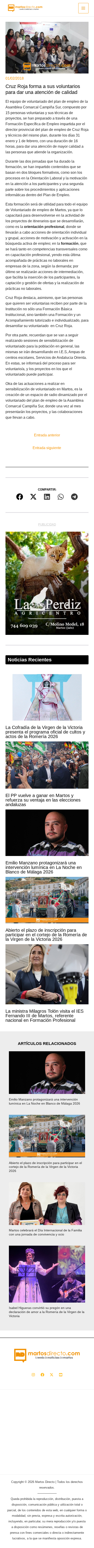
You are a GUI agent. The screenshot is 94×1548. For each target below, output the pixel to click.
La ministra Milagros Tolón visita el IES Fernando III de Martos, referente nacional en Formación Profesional (44, 1016)
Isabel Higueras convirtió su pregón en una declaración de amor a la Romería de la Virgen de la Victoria (46, 1312)
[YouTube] (61, 1375)
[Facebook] (42, 1375)
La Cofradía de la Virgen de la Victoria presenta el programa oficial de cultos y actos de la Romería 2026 (45, 732)
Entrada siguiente (47, 448)
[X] (51, 1375)
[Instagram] (33, 1375)
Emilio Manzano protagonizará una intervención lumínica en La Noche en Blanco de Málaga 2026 (43, 867)
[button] (19, 496)
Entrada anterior (47, 435)
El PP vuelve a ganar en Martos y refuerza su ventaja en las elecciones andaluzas (43, 800)
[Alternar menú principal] (83, 8)
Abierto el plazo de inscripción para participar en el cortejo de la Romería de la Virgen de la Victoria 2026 (46, 935)
